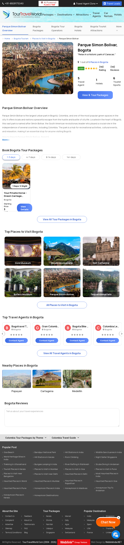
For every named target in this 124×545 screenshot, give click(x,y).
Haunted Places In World (15, 481)
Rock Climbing (71, 457)
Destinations (64, 14)
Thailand (109, 528)
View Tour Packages (95, 95)
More (119, 26)
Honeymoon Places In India (47, 488)
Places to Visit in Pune (106, 469)
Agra (67, 524)
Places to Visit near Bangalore (13, 475)
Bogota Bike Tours (81, 326)
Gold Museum (23, 263)
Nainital (49, 524)
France (90, 532)
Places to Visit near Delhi (46, 474)
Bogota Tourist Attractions (98, 28)
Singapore (50, 532)
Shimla (49, 520)
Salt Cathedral (101, 263)
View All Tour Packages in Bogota (62, 219)
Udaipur (49, 528)
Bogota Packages (38, 28)
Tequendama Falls (101, 294)
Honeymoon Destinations (46, 495)
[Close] (118, 517)
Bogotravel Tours (20, 326)
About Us (28, 520)
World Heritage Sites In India (14, 458)
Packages (48, 14)
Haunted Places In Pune (15, 488)
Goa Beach (9, 452)
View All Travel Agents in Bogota (62, 353)
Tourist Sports (117, 81)
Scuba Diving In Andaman (107, 464)
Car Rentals (108, 15)
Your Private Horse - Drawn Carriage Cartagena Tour (15, 196)
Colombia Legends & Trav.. (111, 326)
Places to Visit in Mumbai (46, 469)
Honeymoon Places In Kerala (14, 496)
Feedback (28, 516)
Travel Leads (113, 3)
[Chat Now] (116, 534)
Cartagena (47, 391)
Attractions (82, 14)
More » (5, 139)
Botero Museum (23, 294)
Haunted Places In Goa (106, 481)
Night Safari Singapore (106, 457)
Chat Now (108, 522)
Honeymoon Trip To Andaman (104, 489)
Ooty (67, 520)
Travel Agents (97, 15)
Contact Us (9, 516)
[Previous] (2, 333)
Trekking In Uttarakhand (15, 464)
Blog (26, 532)
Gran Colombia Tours (50, 326)
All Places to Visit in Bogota (62, 305)
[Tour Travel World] (22, 14)
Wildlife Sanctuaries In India (109, 452)
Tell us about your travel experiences (24, 411)
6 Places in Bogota (98, 62)
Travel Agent (81, 81)
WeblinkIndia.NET (113, 542)
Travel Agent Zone (86, 3)
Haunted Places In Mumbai (46, 481)
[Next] (121, 333)
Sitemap (8, 528)
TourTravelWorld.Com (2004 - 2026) (39, 542)
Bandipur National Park (45, 452)
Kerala (48, 516)
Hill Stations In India (74, 452)
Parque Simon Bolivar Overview (14, 28)
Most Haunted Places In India (107, 475)
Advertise (9, 524)
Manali (68, 516)
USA (89, 528)
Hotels (118, 14)
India (89, 516)
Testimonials (29, 524)
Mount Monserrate (62, 263)
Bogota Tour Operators (58, 28)
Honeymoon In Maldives (76, 488)
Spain (89, 524)
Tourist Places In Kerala (15, 469)
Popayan (16, 391)
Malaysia (69, 528)
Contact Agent (16, 340)
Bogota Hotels (78, 28)
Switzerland (70, 532)
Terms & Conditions (13, 532)
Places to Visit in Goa (75, 469)
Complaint (9, 520)
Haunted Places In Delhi (76, 474)
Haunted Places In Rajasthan (73, 482)
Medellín (77, 391)
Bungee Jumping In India (45, 464)
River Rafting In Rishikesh (77, 464)
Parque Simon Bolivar (62, 294)
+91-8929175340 (14, 3)
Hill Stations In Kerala (44, 457)
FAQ (26, 528)
